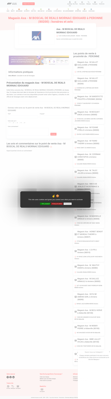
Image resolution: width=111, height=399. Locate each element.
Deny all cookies (57, 203)
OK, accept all (46, 203)
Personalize (67, 203)
